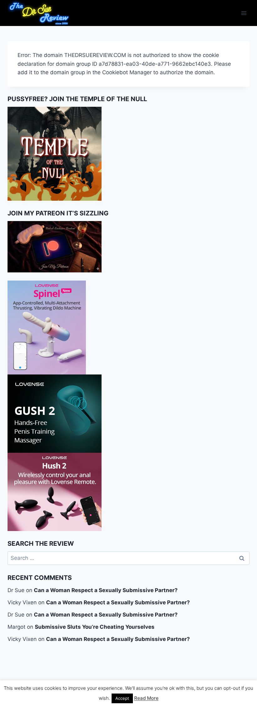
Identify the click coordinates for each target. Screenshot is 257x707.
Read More (146, 698)
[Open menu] (243, 13)
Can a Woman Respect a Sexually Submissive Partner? (106, 590)
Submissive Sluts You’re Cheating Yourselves (95, 627)
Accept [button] (122, 698)
